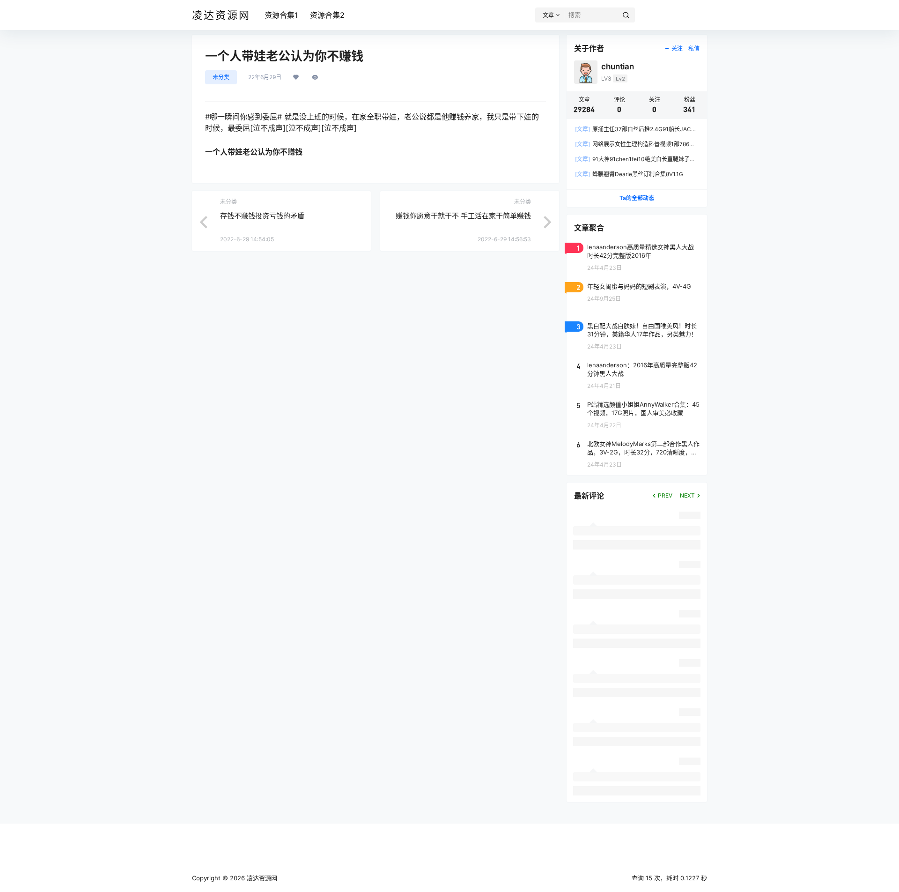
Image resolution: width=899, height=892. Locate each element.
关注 (677, 48)
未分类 (221, 77)
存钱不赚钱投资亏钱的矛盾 (262, 215)
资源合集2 (327, 15)
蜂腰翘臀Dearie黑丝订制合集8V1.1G (629, 174)
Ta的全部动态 (636, 197)
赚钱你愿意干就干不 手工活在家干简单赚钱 (463, 215)
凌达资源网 (261, 878)
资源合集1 (281, 15)
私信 (694, 48)
